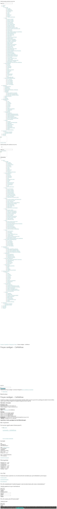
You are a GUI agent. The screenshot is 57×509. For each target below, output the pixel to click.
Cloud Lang (9, 29)
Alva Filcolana (10, 22)
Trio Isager (9, 232)
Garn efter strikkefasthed (10, 78)
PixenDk (6, 91)
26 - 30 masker (10, 245)
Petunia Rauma (10, 51)
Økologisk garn (10, 77)
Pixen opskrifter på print (12, 248)
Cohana (8, 104)
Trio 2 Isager (9, 57)
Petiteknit (7, 90)
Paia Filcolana (10, 46)
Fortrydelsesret (3, 481)
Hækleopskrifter (8, 96)
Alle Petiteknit (10, 254)
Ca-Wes (8, 102)
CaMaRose (9, 9)
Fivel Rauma (9, 30)
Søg (1, 3)
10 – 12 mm (9, 79)
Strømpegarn (10, 73)
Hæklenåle (9, 123)
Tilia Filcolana (10, 231)
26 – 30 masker (10, 84)
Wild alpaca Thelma (11, 237)
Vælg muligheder (9, 438)
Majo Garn (9, 14)
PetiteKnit (7, 253)
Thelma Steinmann (11, 17)
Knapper (9, 121)
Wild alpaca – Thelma (11, 61)
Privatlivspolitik (3, 477)
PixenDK (7, 247)
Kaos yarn (9, 263)
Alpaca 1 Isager (10, 19)
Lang (8, 12)
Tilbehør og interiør (11, 270)
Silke (8, 72)
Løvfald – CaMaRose (11, 41)
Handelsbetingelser (4, 479)
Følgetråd (9, 67)
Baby (8, 266)
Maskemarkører (10, 124)
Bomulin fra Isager (11, 26)
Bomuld (8, 65)
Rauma (8, 15)
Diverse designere (9, 258)
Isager (8, 13)
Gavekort (4, 130)
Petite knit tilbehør (11, 108)
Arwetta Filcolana (10, 25)
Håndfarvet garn (10, 69)
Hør (8, 68)
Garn (4, 6)
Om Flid (4, 134)
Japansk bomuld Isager (12, 37)
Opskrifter (5, 85)
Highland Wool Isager (11, 32)
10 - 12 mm (9, 240)
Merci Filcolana (10, 42)
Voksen (6, 98)
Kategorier (7, 264)
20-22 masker (10, 82)
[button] (3, 157)
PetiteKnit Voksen (11, 257)
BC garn (8, 8)
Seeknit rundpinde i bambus (12, 115)
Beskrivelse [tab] (5, 391)
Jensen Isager (10, 38)
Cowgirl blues (10, 10)
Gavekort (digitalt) (8, 131)
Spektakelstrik (8, 86)
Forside (1, 344)
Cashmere (9, 66)
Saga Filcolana (10, 225)
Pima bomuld (6, 409)
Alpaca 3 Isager (10, 21)
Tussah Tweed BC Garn (12, 58)
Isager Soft (9, 36)
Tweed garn (9, 75)
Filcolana (9, 11)
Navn (1, 488)
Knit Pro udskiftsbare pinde (12, 118)
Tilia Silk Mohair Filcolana (12, 56)
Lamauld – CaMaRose (11, 40)
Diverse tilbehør (10, 129)
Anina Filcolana (10, 23)
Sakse (8, 128)
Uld (8, 76)
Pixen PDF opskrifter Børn (12, 94)
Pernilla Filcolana (10, 49)
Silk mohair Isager (11, 226)
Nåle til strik (9, 125)
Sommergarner (10, 182)
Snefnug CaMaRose (11, 53)
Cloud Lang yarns (11, 200)
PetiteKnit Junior (11, 256)
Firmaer (6, 7)
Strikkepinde (7, 111)
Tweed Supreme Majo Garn (12, 60)
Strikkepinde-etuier (11, 127)
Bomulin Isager (10, 196)
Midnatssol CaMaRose (11, 44)
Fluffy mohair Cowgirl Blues (13, 202)
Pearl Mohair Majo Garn (12, 48)
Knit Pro (8, 106)
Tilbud (4, 5)
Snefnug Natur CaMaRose (12, 55)
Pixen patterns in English (12, 92)
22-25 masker (10, 83)
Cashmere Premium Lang (12, 27)
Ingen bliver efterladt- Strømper (11, 89)
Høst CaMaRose (10, 33)
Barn (6, 97)
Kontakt (4, 135)
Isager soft (9, 206)
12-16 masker (10, 80)
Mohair (8, 71)
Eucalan (8, 105)
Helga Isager (7, 88)
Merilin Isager (9, 43)
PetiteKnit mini (10, 255)
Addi (8, 101)
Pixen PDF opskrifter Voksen (13, 95)
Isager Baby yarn (10, 34)
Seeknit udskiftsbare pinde (12, 114)
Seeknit (8, 110)
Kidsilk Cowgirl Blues (11, 39)
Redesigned (9, 109)
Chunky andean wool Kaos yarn (13, 28)
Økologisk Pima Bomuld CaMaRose (14, 62)
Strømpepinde (10, 119)
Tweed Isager (10, 59)
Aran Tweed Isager (11, 24)
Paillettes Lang (10, 47)
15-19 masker (10, 81)
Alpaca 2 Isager (10, 20)
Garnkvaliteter (8, 63)
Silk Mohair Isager (10, 52)
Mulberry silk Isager (11, 45)
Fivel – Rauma (10, 201)
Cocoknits (9, 103)
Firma (6, 100)
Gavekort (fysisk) (8, 133)
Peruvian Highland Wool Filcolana (14, 50)
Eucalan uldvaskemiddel (12, 122)
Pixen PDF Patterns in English (13, 252)
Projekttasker (9, 126)
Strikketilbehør (6, 99)
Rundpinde (9, 112)
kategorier (12, 344)
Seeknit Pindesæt (10, 116)
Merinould (9, 70)
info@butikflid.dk (6, 447)
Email (1, 489)
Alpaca (8, 64)
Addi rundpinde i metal (11, 117)
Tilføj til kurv (3, 388)
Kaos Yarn (9, 166)
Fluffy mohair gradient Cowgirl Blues (14, 31)
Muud (8, 107)
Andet (6, 120)
